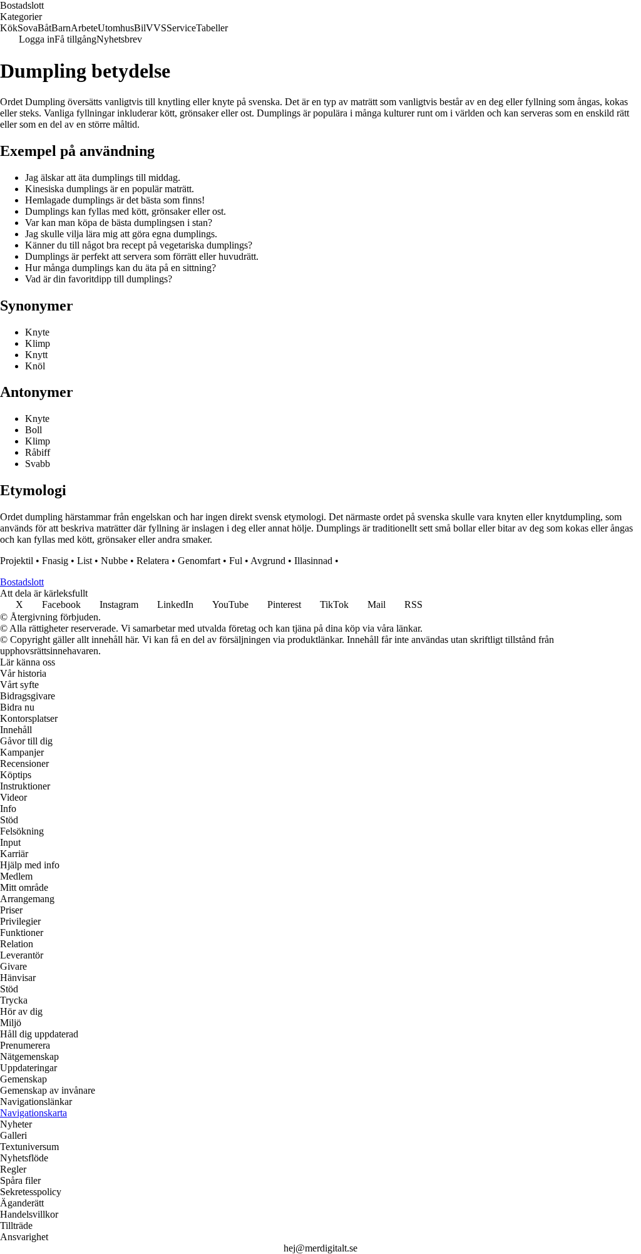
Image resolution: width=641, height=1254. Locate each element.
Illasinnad (313, 560)
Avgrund (267, 560)
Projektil (16, 560)
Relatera (152, 560)
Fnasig (55, 560)
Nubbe (114, 560)
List (84, 560)
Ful (235, 560)
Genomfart (199, 560)
